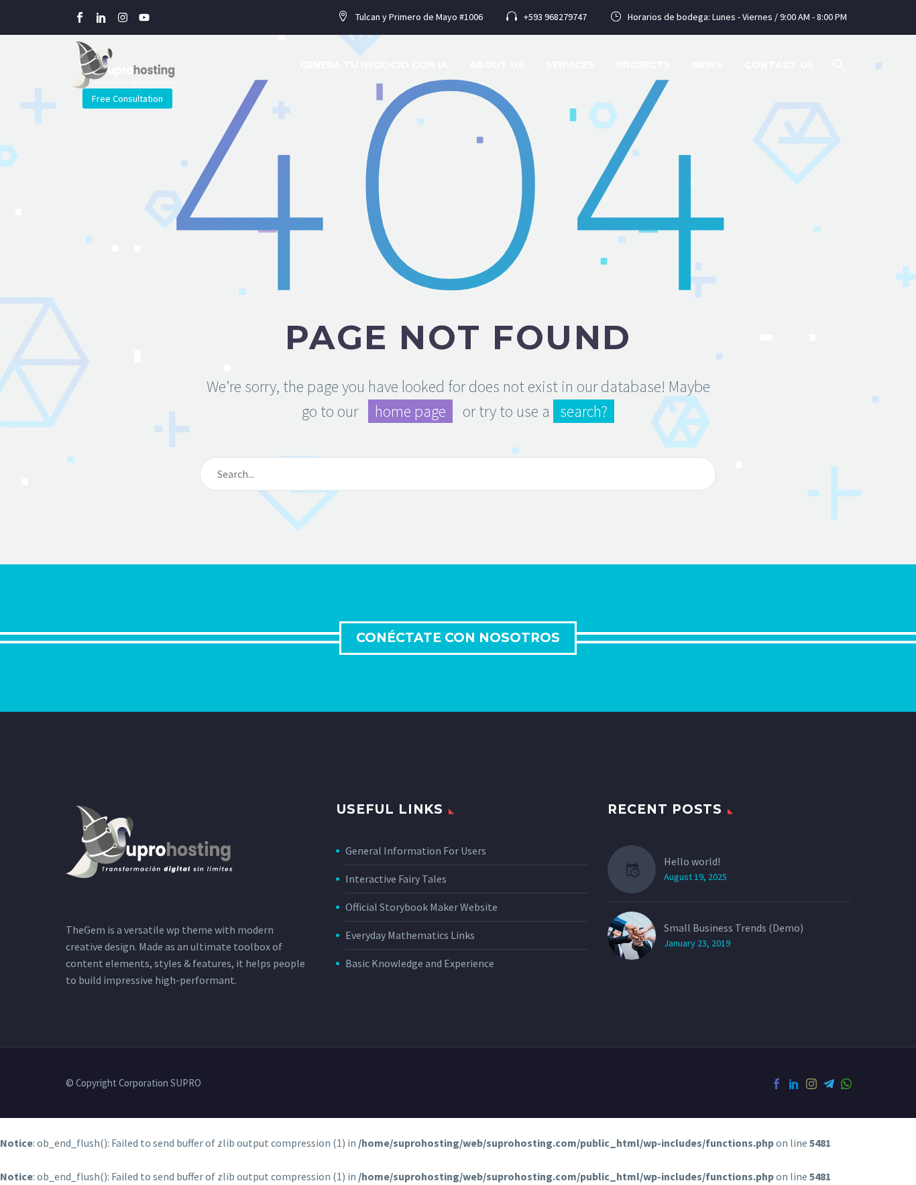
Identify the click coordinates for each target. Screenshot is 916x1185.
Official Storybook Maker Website (421, 907)
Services (570, 65)
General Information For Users (415, 850)
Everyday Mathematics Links (410, 935)
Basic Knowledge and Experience (419, 963)
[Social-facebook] (80, 17)
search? (584, 411)
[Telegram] (828, 1083)
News (707, 65)
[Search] (700, 474)
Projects (643, 65)
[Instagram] (122, 17)
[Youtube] (144, 17)
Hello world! (692, 861)
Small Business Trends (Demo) (733, 927)
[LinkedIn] (794, 1083)
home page (410, 411)
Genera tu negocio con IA (374, 65)
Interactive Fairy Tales (396, 878)
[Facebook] (776, 1083)
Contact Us (779, 65)
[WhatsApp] (846, 1083)
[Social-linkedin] (101, 17)
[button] (839, 65)
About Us (496, 65)
